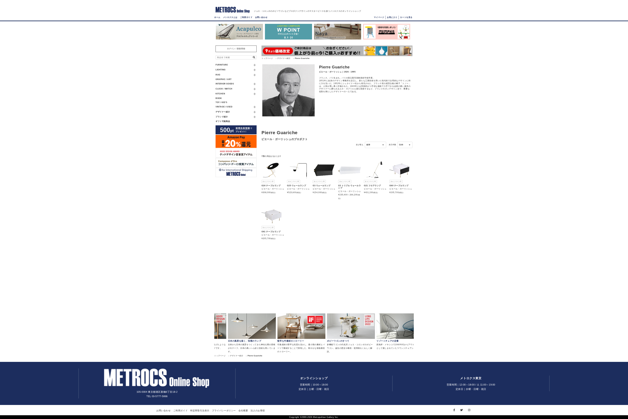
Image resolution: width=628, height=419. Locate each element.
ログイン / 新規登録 (236, 48)
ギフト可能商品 (223, 121)
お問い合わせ (261, 17)
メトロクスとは (230, 17)
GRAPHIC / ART (224, 79)
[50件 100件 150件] (405, 145)
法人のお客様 (258, 410)
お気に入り (392, 17)
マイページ (379, 17)
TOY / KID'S (221, 102)
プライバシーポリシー (224, 410)
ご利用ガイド (246, 17)
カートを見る (406, 17)
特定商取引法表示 (199, 410)
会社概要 (243, 410)
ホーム (217, 17)
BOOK (219, 98)
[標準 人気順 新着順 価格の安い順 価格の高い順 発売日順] (375, 145)
